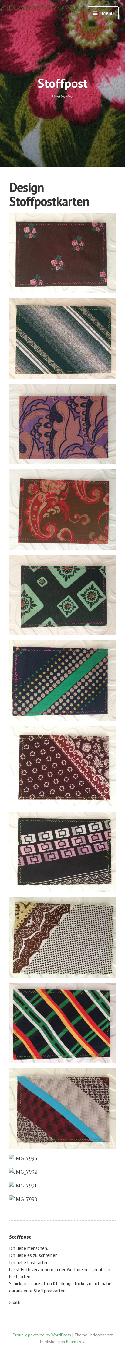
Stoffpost (63, 83)
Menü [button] (107, 13)
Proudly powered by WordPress (42, 1335)
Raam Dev (75, 1341)
